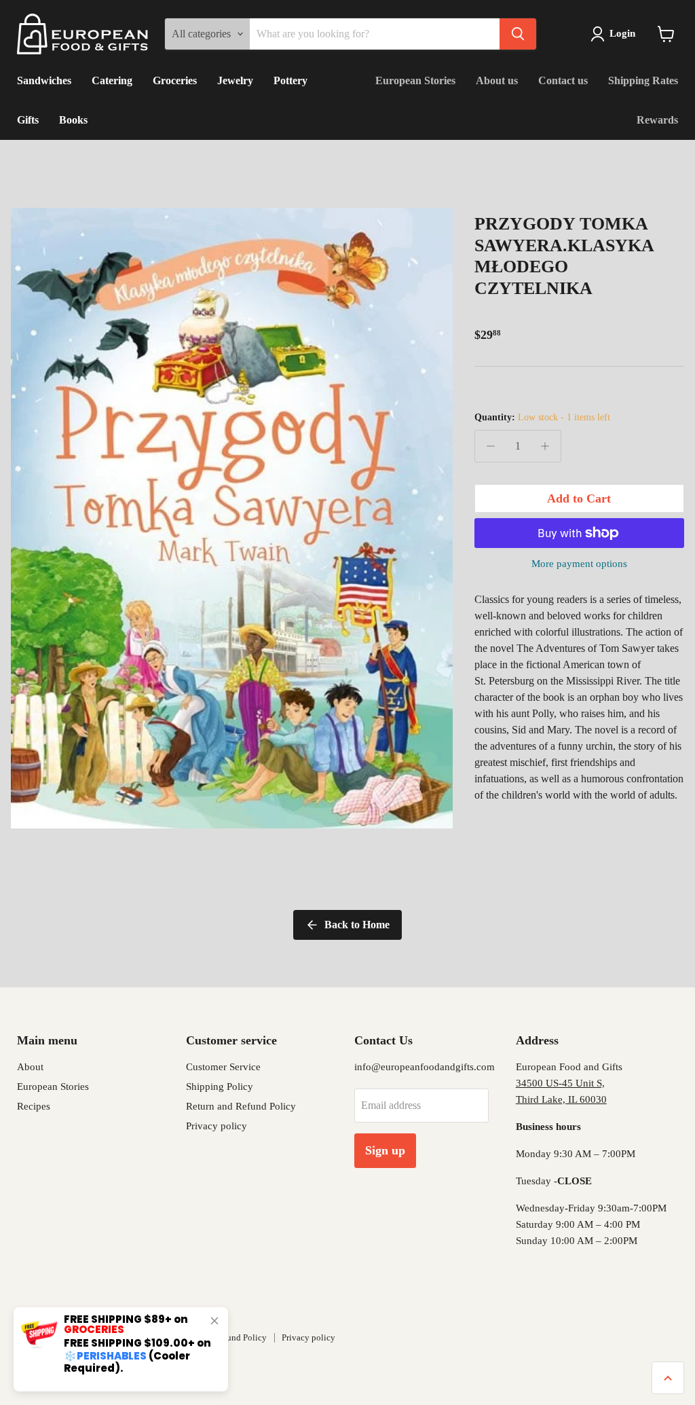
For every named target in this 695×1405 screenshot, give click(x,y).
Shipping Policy (219, 1086)
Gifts (28, 120)
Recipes (33, 1106)
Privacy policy (216, 1125)
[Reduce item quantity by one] (490, 446)
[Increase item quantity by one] (545, 446)
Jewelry (235, 80)
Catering (112, 80)
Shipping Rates (643, 80)
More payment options (579, 563)
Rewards (657, 120)
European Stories (415, 80)
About (30, 1066)
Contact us (563, 80)
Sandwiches (44, 80)
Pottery (290, 80)
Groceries (175, 80)
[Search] (518, 34)
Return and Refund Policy (241, 1106)
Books (73, 120)
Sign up (385, 1150)
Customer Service (223, 1066)
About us (497, 80)
